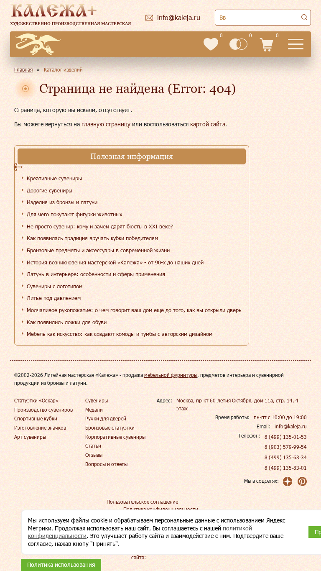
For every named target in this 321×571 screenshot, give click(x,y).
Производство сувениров (43, 409)
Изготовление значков (40, 427)
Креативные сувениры (54, 178)
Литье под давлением (54, 297)
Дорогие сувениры (49, 190)
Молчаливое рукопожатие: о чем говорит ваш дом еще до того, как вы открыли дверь (134, 310)
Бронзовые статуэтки (110, 427)
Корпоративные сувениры (115, 437)
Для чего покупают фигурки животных (74, 214)
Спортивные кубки (35, 418)
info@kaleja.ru (291, 426)
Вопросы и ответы (106, 464)
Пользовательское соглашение (142, 501)
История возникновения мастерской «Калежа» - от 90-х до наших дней (115, 262)
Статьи (93, 445)
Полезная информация (131, 156)
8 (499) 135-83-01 (286, 468)
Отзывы (93, 455)
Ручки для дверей (105, 418)
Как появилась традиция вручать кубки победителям (92, 238)
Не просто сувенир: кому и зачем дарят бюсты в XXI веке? (100, 226)
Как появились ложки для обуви (67, 322)
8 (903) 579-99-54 (286, 447)
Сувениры (96, 400)
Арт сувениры (30, 437)
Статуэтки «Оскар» (36, 400)
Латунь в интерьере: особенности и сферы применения (96, 274)
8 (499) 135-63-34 (286, 457)
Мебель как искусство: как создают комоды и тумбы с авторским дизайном (119, 333)
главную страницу (106, 124)
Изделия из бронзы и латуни (62, 202)
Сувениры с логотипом (54, 286)
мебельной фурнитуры (170, 375)
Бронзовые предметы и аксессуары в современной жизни (98, 250)
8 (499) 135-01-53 (286, 437)
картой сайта (207, 124)
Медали (94, 409)
